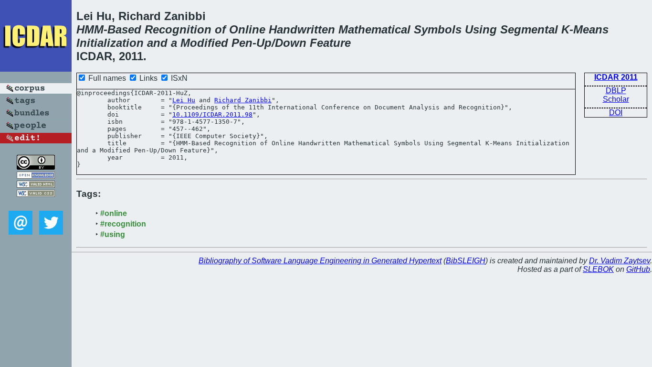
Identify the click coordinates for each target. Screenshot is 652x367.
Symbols (438, 29)
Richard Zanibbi (243, 100)
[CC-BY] (36, 167)
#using (112, 234)
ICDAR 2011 (616, 77)
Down (290, 42)
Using (481, 29)
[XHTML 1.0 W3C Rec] (36, 185)
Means (591, 29)
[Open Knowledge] (36, 176)
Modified (204, 42)
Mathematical (374, 29)
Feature (330, 42)
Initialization (110, 42)
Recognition (178, 29)
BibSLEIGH (465, 261)
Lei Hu (183, 100)
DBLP (616, 90)
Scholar (616, 99)
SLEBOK (598, 269)
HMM (90, 29)
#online (113, 213)
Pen (241, 42)
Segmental (529, 29)
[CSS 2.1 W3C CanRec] (36, 204)
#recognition (123, 224)
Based (124, 29)
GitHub (638, 269)
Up (264, 42)
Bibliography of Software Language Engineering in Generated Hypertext (320, 261)
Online (247, 29)
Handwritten (302, 29)
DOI (615, 112)
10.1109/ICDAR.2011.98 (212, 114)
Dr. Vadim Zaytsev (619, 261)
